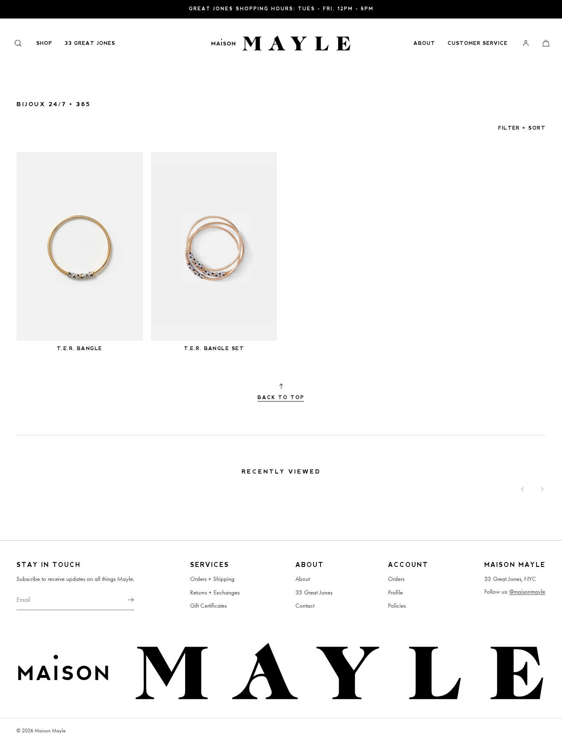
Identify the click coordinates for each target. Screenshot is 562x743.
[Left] (522, 489)
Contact (304, 605)
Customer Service (478, 43)
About (424, 43)
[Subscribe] (124, 600)
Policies (397, 605)
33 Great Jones (90, 43)
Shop (44, 43)
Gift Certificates (208, 605)
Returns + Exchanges (214, 592)
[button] (18, 43)
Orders (396, 579)
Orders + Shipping (212, 579)
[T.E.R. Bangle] (79, 246)
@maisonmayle (527, 591)
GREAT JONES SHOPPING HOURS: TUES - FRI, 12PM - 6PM (281, 8)
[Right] (542, 489)
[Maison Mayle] (281, 43)
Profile (395, 592)
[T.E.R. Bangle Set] (214, 246)
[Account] (526, 43)
